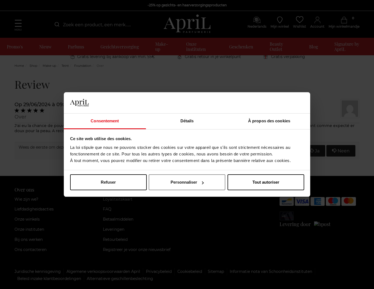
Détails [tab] (187, 121)
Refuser (108, 182)
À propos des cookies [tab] (269, 121)
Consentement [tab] (105, 121)
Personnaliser (184, 182)
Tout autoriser (265, 182)
